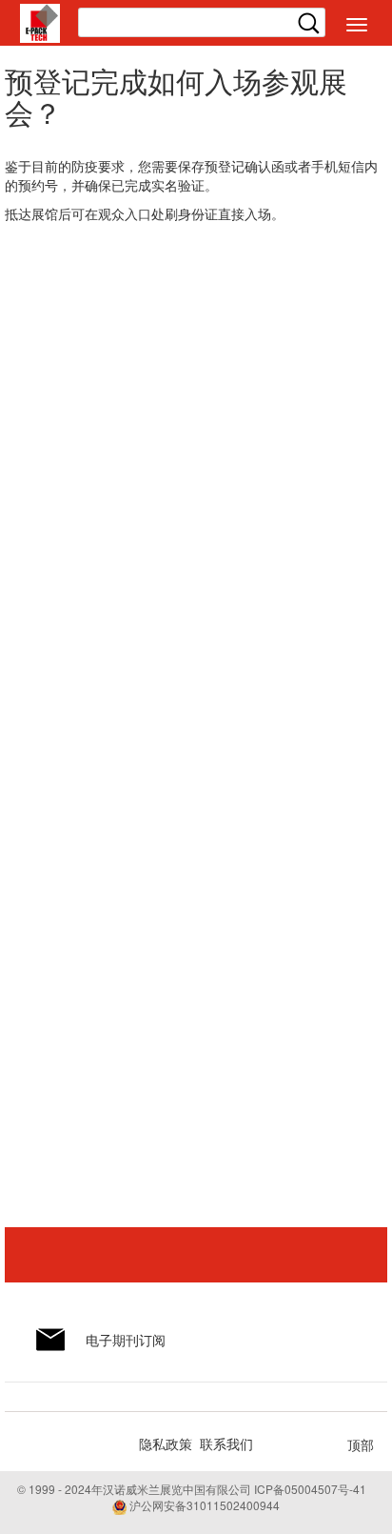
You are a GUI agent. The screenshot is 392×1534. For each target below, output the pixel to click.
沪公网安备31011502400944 (203, 1505)
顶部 (360, 1444)
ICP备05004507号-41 (310, 1489)
